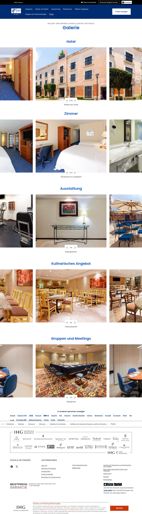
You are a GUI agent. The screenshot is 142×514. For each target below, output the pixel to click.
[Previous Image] (67, 100)
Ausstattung (55, 9)
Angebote (28, 9)
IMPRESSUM (76, 468)
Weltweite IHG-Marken (48, 468)
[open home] (3, 424)
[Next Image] (74, 100)
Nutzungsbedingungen (79, 465)
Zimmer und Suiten (41, 9)
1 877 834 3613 (34, 485)
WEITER (119, 508)
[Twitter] (17, 466)
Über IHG (44, 465)
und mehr (108, 490)
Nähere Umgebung (81, 9)
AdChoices (106, 473)
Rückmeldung (107, 479)
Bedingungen (64, 509)
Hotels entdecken (47, 474)
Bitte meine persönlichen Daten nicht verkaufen (115, 470)
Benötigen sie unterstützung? (51, 477)
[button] (127, 2)
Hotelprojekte (45, 471)
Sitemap (106, 477)
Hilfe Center (18, 2)
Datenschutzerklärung (78, 511)
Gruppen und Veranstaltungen (35, 14)
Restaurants (67, 9)
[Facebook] (12, 466)
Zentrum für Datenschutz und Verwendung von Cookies (117, 465)
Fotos (51, 14)
